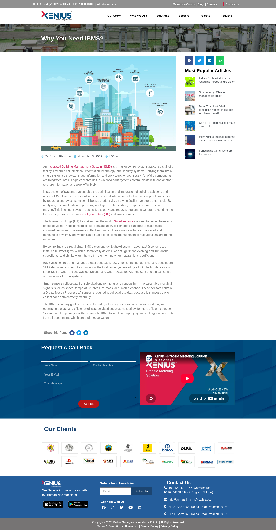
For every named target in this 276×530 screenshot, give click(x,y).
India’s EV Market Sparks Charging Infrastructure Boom (217, 80)
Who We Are (138, 15)
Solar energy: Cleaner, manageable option (212, 94)
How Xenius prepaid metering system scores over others (217, 138)
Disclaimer (132, 526)
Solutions (162, 15)
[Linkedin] (139, 507)
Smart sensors (123, 221)
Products (225, 15)
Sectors (184, 15)
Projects (204, 15)
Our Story (114, 15)
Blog (201, 4)
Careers (212, 4)
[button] (72, 332)
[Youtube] (130, 507)
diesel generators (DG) (95, 214)
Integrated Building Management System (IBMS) (80, 166)
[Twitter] (121, 507)
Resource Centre (184, 4)
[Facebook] (103, 507)
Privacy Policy (169, 526)
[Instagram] (112, 507)
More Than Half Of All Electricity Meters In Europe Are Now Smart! (216, 110)
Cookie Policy (149, 526)
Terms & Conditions (110, 526)
